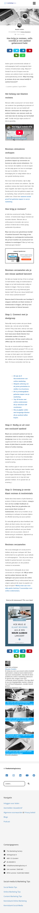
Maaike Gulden (19, 29)
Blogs (6, 817)
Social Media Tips (10, 887)
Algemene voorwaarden (13, 812)
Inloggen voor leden (11, 803)
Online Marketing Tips (12, 892)
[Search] (28, 783)
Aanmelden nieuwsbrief (13, 808)
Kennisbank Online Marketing (15, 901)
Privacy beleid (29, 812)
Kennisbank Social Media (13, 905)
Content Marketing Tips (13, 896)
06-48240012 (11, 862)
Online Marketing (26, 32)
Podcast (7, 821)
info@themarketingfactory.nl (17, 866)
